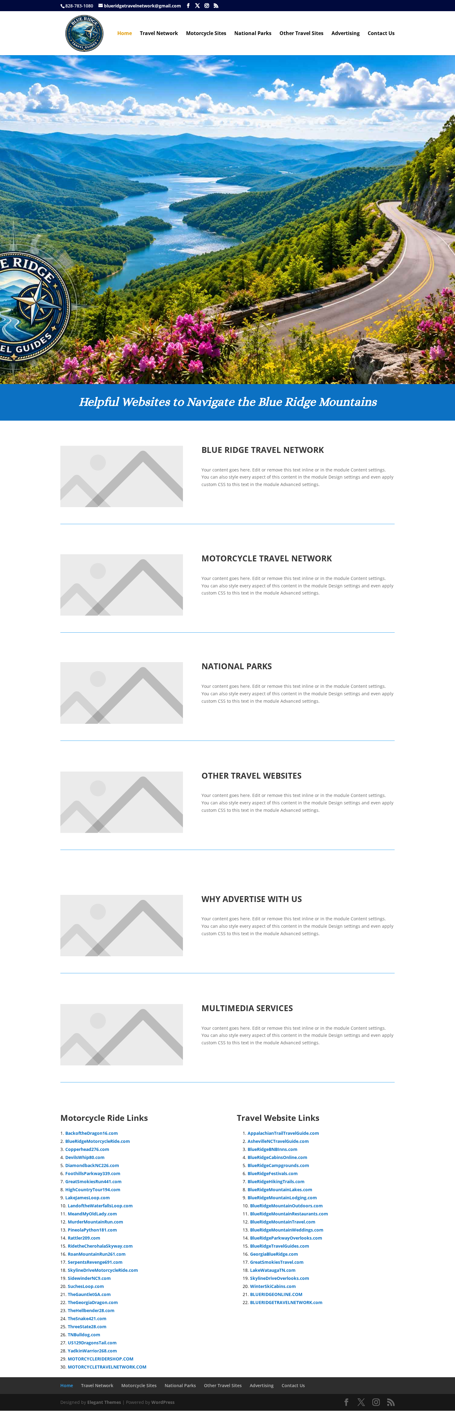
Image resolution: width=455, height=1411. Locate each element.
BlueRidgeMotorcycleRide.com (97, 1141)
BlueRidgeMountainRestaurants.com (289, 1214)
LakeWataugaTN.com (273, 1270)
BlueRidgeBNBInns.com (272, 1149)
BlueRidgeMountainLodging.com (282, 1198)
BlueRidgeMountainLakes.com (280, 1189)
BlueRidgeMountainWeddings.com (286, 1230)
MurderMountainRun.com (95, 1222)
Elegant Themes (104, 1402)
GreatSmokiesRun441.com (93, 1181)
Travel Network (159, 34)
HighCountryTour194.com (92, 1189)
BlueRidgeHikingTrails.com (276, 1181)
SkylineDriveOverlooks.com (279, 1278)
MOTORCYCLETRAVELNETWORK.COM (107, 1367)
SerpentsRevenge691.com (95, 1262)
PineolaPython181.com (92, 1230)
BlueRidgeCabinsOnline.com (277, 1157)
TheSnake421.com (87, 1318)
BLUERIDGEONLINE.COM (276, 1294)
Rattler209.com (84, 1238)
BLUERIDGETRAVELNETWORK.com (286, 1302)
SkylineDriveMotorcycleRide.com (103, 1270)
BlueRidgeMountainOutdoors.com (286, 1206)
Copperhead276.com (87, 1149)
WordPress (163, 1402)
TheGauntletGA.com (89, 1294)
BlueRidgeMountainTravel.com (282, 1222)
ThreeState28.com (87, 1326)
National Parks (252, 34)
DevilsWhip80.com (85, 1157)
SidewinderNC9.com (89, 1278)
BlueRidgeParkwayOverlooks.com (286, 1238)
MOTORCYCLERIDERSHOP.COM (100, 1359)
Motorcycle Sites (206, 34)
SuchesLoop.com (86, 1286)
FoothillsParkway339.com (92, 1173)
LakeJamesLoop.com (87, 1198)
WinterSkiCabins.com (273, 1286)
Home (124, 34)
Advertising (346, 34)
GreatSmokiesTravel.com (277, 1262)
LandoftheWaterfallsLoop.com (100, 1206)
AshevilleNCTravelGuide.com (278, 1141)
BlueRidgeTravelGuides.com (279, 1246)
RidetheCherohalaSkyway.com (100, 1246)
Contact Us (381, 34)
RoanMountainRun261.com (97, 1254)
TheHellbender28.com (91, 1310)
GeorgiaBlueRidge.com (274, 1254)
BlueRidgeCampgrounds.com (278, 1165)
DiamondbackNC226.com (92, 1165)
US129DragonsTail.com (92, 1343)
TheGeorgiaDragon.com (93, 1302)
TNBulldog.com (84, 1335)
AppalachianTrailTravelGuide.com (283, 1133)
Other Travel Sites (301, 34)
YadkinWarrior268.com (92, 1351)
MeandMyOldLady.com (92, 1214)
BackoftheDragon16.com (91, 1133)
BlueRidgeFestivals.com (273, 1173)
